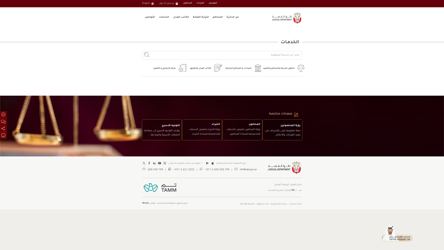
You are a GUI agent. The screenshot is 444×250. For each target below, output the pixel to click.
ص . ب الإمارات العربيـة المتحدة (285, 190)
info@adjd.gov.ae (247, 169)
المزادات (200, 3)
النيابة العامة (201, 17)
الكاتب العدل (181, 17)
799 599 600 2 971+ (216, 169)
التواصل (150, 17)
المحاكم (218, 17)
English (146, 3)
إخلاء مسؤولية (263, 204)
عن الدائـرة (233, 17)
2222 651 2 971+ (183, 169)
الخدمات (164, 17)
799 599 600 (154, 169)
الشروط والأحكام (247, 204)
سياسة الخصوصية (279, 204)
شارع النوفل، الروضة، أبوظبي (288, 185)
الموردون (213, 3)
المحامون (187, 3)
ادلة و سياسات (295, 204)
